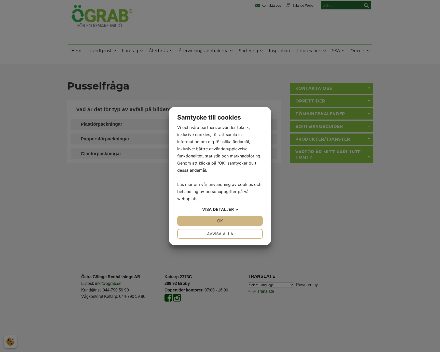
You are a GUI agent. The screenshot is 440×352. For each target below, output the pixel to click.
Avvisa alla (220, 233)
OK (220, 220)
